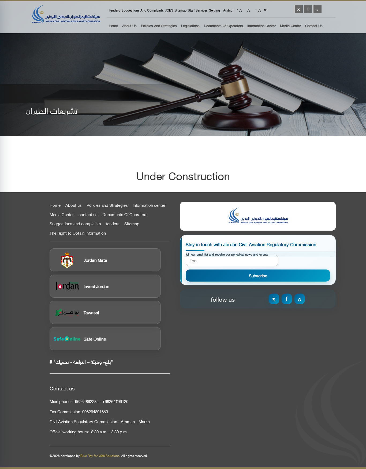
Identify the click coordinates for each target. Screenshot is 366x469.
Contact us (314, 26)
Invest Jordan (96, 286)
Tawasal (91, 312)
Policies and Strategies (159, 26)
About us (129, 26)
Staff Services (198, 10)
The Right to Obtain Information (78, 233)
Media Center (290, 26)
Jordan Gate (95, 260)
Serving (214, 10)
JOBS (169, 10)
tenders (114, 10)
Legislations (190, 26)
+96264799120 (115, 401)
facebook (308, 9)
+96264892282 (86, 401)
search (317, 9)
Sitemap (180, 10)
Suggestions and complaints (142, 10)
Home (113, 26)
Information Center (261, 26)
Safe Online (95, 338)
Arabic (227, 10)
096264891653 (95, 411)
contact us (88, 214)
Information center (149, 205)
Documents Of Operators (223, 26)
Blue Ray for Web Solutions (99, 455)
